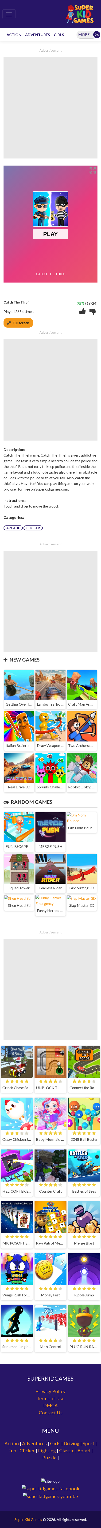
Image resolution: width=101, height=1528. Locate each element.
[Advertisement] (50, 107)
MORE (83, 34)
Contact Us (50, 1412)
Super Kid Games (28, 1519)
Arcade (13, 528)
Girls (55, 1443)
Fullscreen (21, 323)
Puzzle (49, 1457)
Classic (66, 1450)
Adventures (34, 1443)
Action (11, 1443)
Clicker (33, 528)
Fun (12, 1450)
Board (84, 1450)
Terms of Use (50, 1398)
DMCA (50, 1405)
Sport (88, 1443)
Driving (71, 1443)
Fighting (47, 1450)
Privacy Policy (50, 1391)
